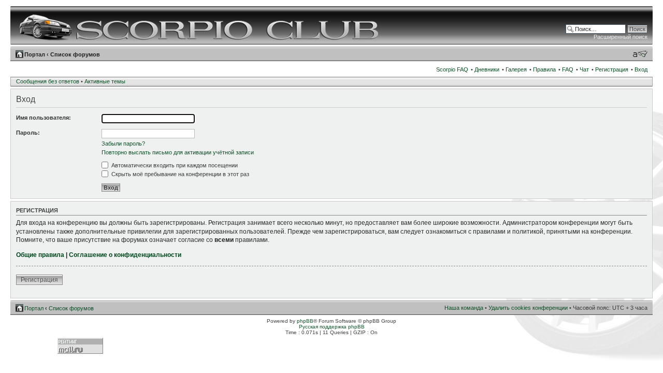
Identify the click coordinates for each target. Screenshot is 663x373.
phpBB (305, 321)
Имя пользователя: (43, 117)
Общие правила (40, 255)
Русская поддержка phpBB (332, 326)
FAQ (567, 69)
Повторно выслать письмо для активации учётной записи (178, 152)
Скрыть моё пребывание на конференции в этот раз (179, 174)
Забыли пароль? (123, 143)
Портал (34, 54)
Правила (544, 69)
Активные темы (104, 81)
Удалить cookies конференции (528, 308)
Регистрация (611, 69)
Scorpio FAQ (452, 69)
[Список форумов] (200, 25)
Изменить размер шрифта (639, 54)
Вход (641, 69)
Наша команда (463, 308)
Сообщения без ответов (47, 81)
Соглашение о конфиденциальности (125, 255)
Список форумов (75, 54)
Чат (584, 69)
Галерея (516, 69)
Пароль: (28, 133)
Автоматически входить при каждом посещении (174, 165)
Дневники (486, 69)
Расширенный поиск (620, 37)
